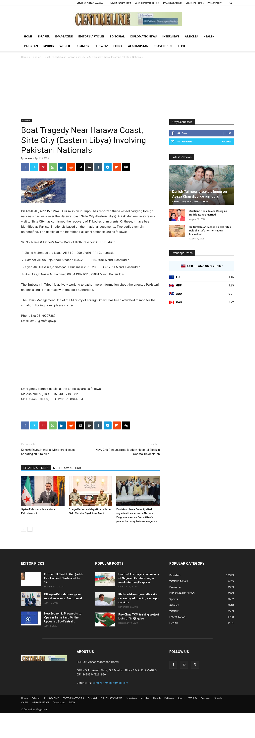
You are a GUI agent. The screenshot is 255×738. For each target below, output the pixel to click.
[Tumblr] (98, 167)
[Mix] (117, 167)
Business (82, 46)
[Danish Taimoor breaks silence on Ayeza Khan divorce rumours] (201, 185)
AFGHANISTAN (138, 46)
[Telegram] (108, 167)
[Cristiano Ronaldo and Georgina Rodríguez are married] (177, 215)
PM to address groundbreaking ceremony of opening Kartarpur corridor (139, 598)
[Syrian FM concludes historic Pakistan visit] (43, 491)
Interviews (170, 36)
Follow (226, 141)
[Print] (89, 167)
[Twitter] (34, 167)
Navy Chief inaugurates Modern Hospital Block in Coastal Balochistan (128, 452)
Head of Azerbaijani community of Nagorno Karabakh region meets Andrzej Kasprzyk (138, 578)
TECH (181, 46)
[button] (231, 2)
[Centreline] (127, 19)
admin (28, 158)
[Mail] (184, 665)
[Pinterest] (43, 167)
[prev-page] (23, 529)
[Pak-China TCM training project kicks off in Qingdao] (105, 619)
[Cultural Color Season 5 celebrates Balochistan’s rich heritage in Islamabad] (177, 231)
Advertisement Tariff (120, 2)
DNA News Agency (172, 2)
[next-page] (29, 529)
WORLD (65, 46)
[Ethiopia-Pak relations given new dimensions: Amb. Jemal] (31, 599)
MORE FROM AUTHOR (67, 467)
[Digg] (126, 167)
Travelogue (163, 46)
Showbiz (101, 46)
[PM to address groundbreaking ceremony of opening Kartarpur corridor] (105, 599)
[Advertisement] (127, 89)
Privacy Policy (214, 2)
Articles (191, 36)
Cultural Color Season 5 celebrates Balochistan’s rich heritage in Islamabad (210, 230)
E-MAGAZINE (64, 36)
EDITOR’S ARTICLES (91, 36)
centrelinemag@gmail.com (110, 683)
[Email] (80, 167)
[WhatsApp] (53, 167)
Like (229, 133)
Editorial (117, 36)
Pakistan (31, 46)
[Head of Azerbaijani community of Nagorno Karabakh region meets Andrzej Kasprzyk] (105, 579)
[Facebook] (25, 167)
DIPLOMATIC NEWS (143, 36)
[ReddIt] (71, 167)
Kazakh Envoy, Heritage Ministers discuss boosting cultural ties (48, 452)
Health (209, 36)
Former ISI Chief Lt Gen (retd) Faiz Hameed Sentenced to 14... (63, 578)
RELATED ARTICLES (36, 467)
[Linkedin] (62, 167)
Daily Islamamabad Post (147, 2)
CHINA (118, 46)
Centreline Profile (195, 2)
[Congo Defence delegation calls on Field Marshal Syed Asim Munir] (90, 491)
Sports (48, 46)
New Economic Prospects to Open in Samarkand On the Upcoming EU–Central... (62, 617)
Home (28, 36)
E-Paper (44, 36)
